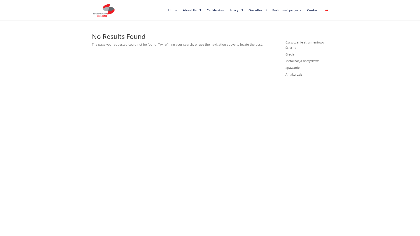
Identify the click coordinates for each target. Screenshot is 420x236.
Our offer (255, 10)
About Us (190, 10)
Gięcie (289, 54)
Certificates (215, 10)
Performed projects (286, 10)
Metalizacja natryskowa (302, 61)
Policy (233, 10)
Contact (313, 10)
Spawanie (292, 68)
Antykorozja (294, 74)
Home (172, 10)
